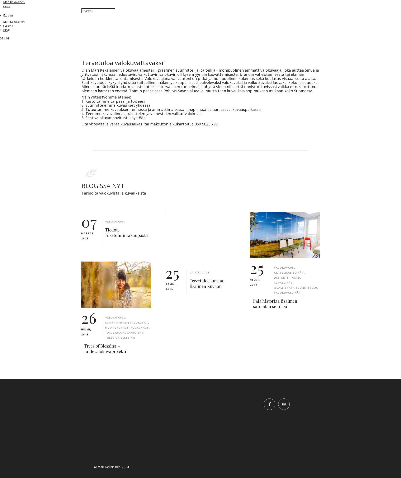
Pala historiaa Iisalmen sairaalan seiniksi (275, 303)
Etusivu (8, 15)
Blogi (6, 30)
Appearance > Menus (292, 467)
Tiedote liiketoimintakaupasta (126, 232)
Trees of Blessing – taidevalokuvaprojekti (105, 348)
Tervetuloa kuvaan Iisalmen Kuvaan (207, 283)
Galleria (8, 26)
